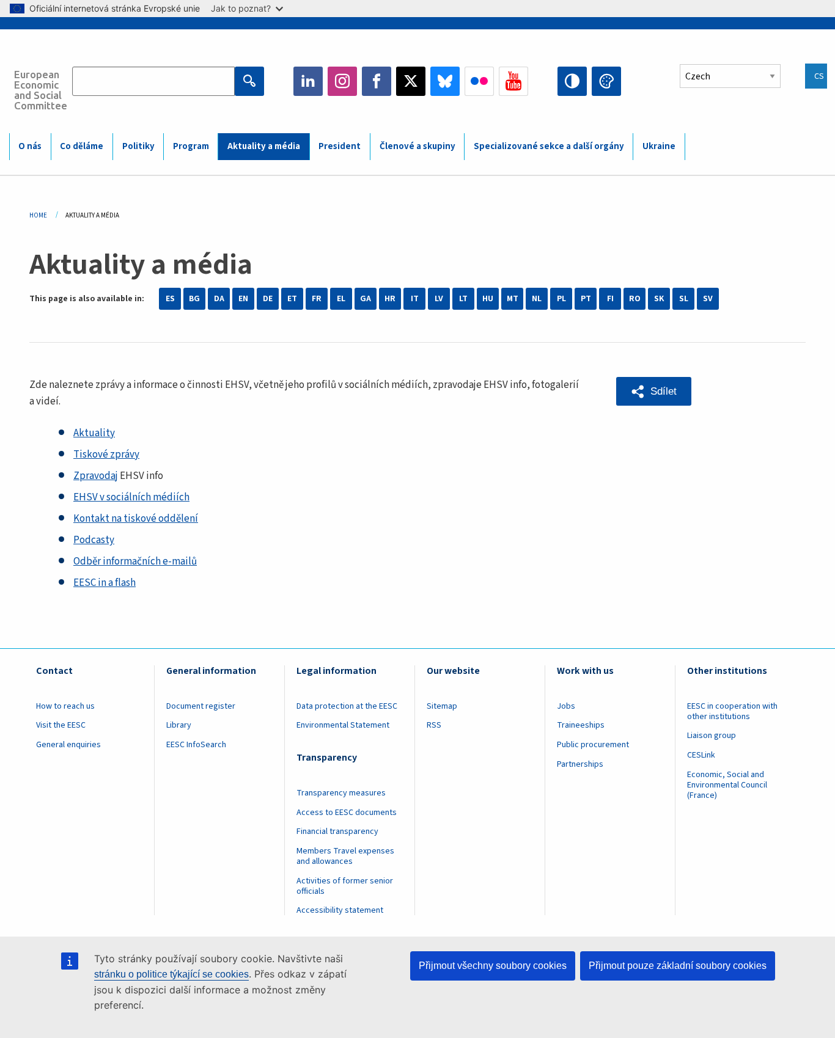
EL (341, 299)
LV (439, 299)
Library (178, 725)
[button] (653, 391)
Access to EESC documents (346, 812)
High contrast (572, 81)
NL (537, 299)
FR (317, 299)
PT (586, 299)
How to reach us (65, 706)
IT (415, 299)
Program (191, 146)
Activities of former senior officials (344, 886)
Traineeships (581, 725)
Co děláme (81, 146)
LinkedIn (308, 81)
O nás (30, 146)
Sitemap (442, 706)
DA (219, 299)
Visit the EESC (61, 725)
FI (610, 299)
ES (170, 299)
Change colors (606, 81)
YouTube (513, 81)
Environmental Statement (342, 725)
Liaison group (711, 735)
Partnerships (580, 764)
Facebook (376, 81)
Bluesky (445, 81)
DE (268, 299)
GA (365, 299)
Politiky (138, 146)
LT (463, 299)
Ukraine (658, 146)
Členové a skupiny (417, 146)
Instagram (342, 81)
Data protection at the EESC (346, 706)
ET (292, 299)
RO (635, 299)
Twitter (410, 81)
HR (389, 299)
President (339, 146)
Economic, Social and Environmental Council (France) (727, 785)
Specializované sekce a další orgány (549, 146)
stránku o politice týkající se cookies (171, 974)
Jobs (566, 706)
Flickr (479, 81)
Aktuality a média (263, 146)
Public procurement (593, 745)
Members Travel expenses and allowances (345, 856)
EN (243, 299)
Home (38, 215)
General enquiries (68, 745)
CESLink (701, 755)
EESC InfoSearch (196, 745)
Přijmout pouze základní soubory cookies (678, 965)
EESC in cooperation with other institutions (732, 711)
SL (683, 299)
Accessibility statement (339, 910)
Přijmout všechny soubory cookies (493, 965)
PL (561, 299)
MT (512, 299)
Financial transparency (337, 831)
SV (708, 299)
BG (194, 299)
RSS (434, 725)
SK (659, 299)
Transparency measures (341, 793)
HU (487, 299)
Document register (200, 706)
